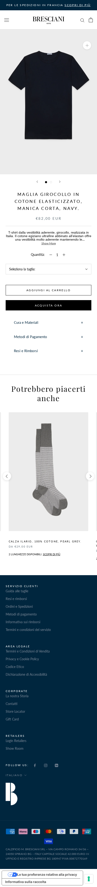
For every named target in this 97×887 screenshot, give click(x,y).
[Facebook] (34, 765)
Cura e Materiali (26, 322)
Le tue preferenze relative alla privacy (47, 874)
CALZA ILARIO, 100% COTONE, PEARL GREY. (45, 541)
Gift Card (12, 719)
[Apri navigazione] (6, 20)
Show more (48, 243)
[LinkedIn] (56, 765)
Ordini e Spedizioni (19, 606)
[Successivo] (60, 182)
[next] (90, 476)
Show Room (15, 748)
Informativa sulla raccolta (25, 882)
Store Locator (15, 711)
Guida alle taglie (17, 591)
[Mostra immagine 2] (51, 182)
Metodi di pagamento (21, 614)
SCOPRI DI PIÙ (78, 5)
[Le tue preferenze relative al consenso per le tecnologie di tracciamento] (88, 878)
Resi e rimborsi (16, 599)
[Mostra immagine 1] (46, 182)
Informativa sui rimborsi (23, 622)
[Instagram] (45, 765)
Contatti (11, 704)
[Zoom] (87, 45)
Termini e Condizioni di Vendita (28, 651)
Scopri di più (51, 554)
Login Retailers (16, 741)
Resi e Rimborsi (26, 351)
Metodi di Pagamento (30, 337)
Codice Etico (15, 667)
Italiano (14, 775)
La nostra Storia (17, 696)
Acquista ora (48, 305)
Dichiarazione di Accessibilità (26, 674)
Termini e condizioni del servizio (28, 630)
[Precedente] (37, 182)
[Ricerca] (82, 20)
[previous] (7, 476)
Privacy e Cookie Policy (22, 659)
